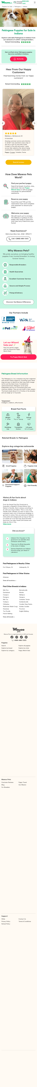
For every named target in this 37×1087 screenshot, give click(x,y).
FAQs (3, 919)
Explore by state (24, 648)
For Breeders (5, 787)
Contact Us (22, 919)
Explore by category (7, 650)
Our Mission (22, 785)
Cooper (12, 152)
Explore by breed (6, 648)
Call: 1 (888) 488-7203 (19, 238)
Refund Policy (5, 924)
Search (3, 645)
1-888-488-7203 (20, 640)
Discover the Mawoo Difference (18, 302)
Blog (2, 785)
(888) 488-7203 (25, 2)
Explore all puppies (24, 645)
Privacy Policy (5, 921)
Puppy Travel (23, 782)
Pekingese (17, 6)
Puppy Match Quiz (24, 650)
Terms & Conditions (25, 921)
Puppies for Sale (7, 6)
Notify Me (20, 59)
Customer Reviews (7, 782)
